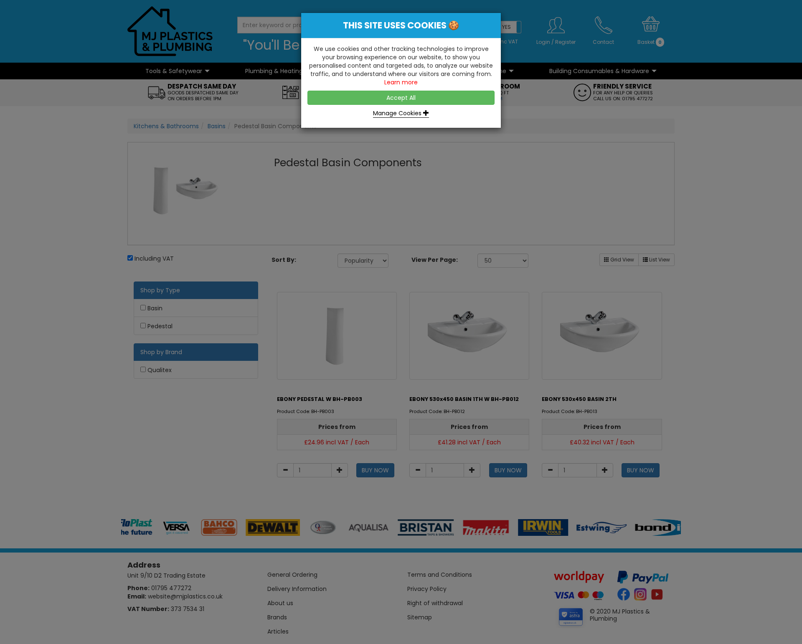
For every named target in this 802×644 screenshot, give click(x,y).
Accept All (401, 98)
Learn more (401, 82)
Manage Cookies (398, 113)
